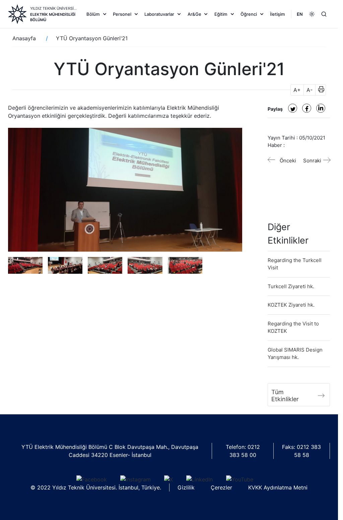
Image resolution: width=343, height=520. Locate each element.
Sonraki (312, 160)
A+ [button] (297, 90)
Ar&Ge (194, 14)
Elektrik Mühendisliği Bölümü (52, 17)
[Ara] (324, 14)
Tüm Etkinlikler (285, 395)
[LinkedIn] (199, 479)
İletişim (277, 14)
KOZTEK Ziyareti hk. (291, 305)
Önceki (288, 160)
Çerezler (221, 487)
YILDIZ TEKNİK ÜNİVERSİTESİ (54, 8)
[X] (168, 479)
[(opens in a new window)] (292, 108)
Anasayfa (24, 38)
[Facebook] (91, 479)
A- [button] (309, 90)
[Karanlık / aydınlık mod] (312, 14)
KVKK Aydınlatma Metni (277, 487)
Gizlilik (186, 487)
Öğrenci (249, 14)
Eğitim (220, 14)
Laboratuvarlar (159, 14)
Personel (122, 14)
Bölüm (93, 14)
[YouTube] (239, 479)
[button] (319, 90)
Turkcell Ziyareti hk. (291, 286)
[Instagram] (135, 479)
